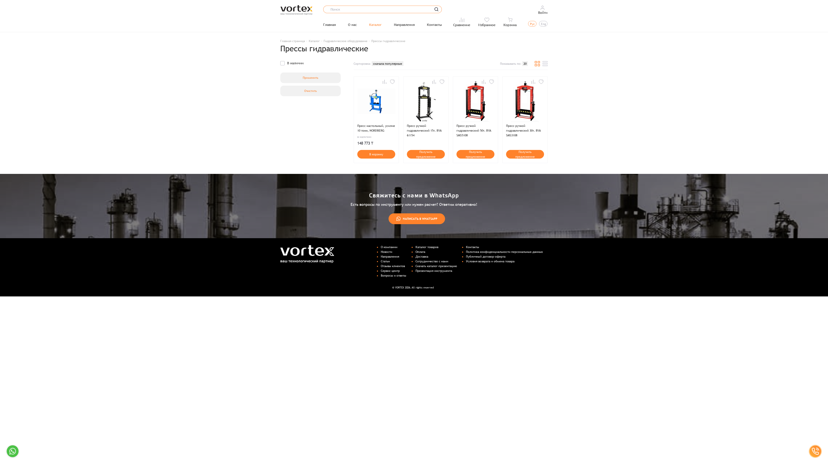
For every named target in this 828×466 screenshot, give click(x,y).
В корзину (376, 154)
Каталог (375, 25)
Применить (310, 77)
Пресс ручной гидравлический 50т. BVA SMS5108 (473, 130)
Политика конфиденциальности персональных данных (504, 251)
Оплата (420, 251)
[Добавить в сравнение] (384, 82)
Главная (329, 25)
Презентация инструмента (434, 270)
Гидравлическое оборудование (345, 41)
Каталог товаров (427, 247)
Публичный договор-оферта (485, 256)
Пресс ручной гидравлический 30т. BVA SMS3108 (523, 130)
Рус (532, 24)
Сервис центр (390, 270)
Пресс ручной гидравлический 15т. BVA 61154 (424, 130)
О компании (389, 247)
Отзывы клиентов (393, 266)
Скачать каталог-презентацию (436, 266)
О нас (352, 25)
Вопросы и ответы (393, 275)
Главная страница (292, 41)
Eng (543, 24)
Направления (404, 25)
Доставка (422, 256)
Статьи (385, 261)
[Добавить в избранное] (392, 82)
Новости (386, 251)
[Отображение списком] (545, 63)
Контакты (434, 25)
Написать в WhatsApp (420, 218)
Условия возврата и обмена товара (490, 261)
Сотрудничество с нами (432, 261)
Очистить (310, 91)
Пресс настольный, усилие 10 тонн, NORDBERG (376, 128)
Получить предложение (426, 154)
